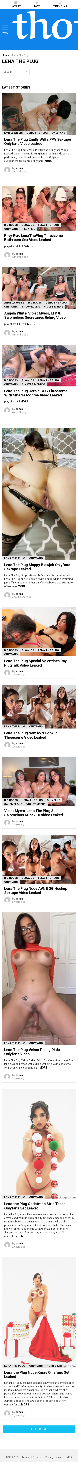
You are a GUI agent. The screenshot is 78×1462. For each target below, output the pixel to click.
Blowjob (28, 224)
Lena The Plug (37, 132)
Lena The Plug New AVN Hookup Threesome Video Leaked (31, 735)
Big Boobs (11, 224)
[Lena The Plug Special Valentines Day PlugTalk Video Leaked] (39, 632)
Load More (39, 1429)
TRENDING (60, 6)
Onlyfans (58, 132)
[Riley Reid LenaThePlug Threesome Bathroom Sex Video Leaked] (39, 208)
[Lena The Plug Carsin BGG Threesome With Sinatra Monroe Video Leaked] (39, 365)
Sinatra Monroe (33, 384)
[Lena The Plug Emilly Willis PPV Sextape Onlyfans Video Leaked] (39, 114)
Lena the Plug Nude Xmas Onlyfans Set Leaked (37, 1374)
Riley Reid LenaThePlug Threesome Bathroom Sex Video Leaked (33, 237)
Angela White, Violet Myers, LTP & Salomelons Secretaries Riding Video (34, 315)
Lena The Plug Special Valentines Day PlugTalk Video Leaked (35, 663)
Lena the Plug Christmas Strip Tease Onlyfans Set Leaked (34, 1205)
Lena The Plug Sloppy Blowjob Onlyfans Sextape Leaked (37, 566)
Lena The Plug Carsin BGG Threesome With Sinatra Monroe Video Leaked (35, 393)
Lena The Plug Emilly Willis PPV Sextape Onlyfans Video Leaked (37, 141)
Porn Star (54, 1365)
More (48, 160)
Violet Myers (53, 306)
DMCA (68, 1457)
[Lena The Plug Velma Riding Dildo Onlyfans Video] (39, 978)
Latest (16, 6)
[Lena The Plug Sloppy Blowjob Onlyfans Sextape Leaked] (39, 494)
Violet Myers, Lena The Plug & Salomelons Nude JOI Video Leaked (33, 812)
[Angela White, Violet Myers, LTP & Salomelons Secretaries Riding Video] (39, 288)
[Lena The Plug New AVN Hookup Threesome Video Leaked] (39, 707)
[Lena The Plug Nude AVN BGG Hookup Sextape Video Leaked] (39, 859)
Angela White (14, 302)
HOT (37, 6)
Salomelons (31, 306)
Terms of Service (31, 1457)
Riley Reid (28, 228)
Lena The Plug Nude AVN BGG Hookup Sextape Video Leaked (35, 890)
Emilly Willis (13, 132)
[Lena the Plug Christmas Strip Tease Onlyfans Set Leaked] (39, 1144)
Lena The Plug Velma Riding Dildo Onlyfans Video (32, 1051)
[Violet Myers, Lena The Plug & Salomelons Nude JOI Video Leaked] (39, 781)
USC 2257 (12, 1457)
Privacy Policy (53, 1457)
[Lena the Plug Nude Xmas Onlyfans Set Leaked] (39, 1312)
